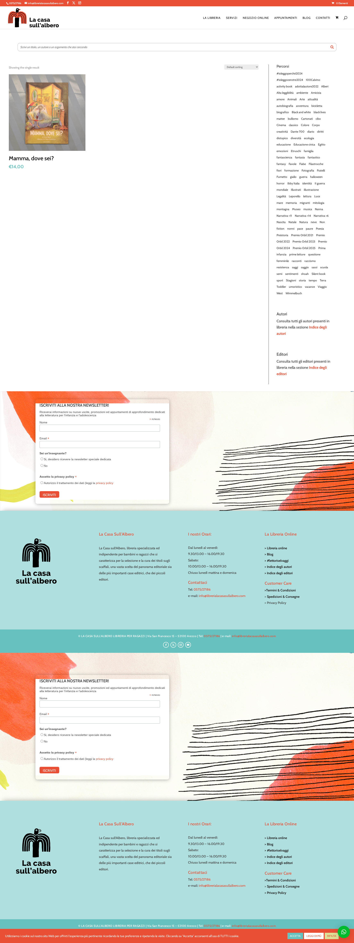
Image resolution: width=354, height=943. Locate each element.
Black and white (301, 112)
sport (280, 280)
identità (307, 183)
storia (302, 280)
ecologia (309, 138)
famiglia (308, 151)
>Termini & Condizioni (280, 590)
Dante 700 (297, 131)
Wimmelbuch (294, 293)
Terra (323, 280)
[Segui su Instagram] (181, 645)
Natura (303, 222)
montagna (283, 209)
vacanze (310, 287)
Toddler (281, 287)
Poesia (320, 228)
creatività (282, 131)
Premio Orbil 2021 (302, 235)
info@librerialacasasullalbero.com (222, 596)
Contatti (323, 18)
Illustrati (296, 190)
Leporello (294, 196)
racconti (297, 261)
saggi (295, 267)
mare (280, 203)
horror (281, 183)
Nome (43, 422)
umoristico (295, 287)
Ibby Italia (293, 183)
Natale (292, 222)
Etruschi (296, 151)
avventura (302, 106)
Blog (307, 18)
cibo (318, 119)
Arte (302, 99)
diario (310, 131)
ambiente (302, 93)
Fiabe (302, 164)
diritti (320, 131)
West (280, 293)
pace (300, 228)
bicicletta (316, 106)
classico (293, 125)
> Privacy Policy (275, 893)
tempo (313, 280)
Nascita (281, 222)
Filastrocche (316, 164)
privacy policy (104, 483)
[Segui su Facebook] (166, 645)
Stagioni (291, 280)
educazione (284, 144)
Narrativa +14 (303, 216)
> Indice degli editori (279, 573)
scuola (324, 267)
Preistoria (282, 235)
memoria (291, 203)
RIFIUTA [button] (331, 935)
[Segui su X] (173, 645)
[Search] (332, 47)
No (46, 465)
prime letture (297, 254)
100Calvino (313, 80)
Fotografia (308, 170)
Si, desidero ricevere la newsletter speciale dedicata (77, 459)
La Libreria (212, 18)
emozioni (282, 151)
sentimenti (291, 274)
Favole (292, 164)
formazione (291, 170)
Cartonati (307, 119)
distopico (282, 138)
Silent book (318, 274)
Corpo (316, 125)
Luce (317, 196)
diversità (296, 138)
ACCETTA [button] (295, 935)
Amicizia (316, 93)
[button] (344, 932)
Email (44, 438)
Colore (305, 125)
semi (279, 274)
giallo (293, 177)
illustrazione (311, 190)
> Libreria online (276, 548)
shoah (305, 274)
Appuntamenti (285, 18)
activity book (284, 86)
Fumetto (282, 177)
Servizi (231, 18)
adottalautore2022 (306, 86)
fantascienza (284, 157)
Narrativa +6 (321, 216)
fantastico (314, 157)
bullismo (293, 119)
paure (309, 228)
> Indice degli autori (278, 567)
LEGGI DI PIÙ (313, 935)
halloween (316, 177)
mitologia (318, 203)
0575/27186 (202, 589)
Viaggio (322, 287)
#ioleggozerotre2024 (290, 80)
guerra (303, 177)
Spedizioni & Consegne (283, 597)
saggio (305, 267)
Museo (296, 209)
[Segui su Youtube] (188, 645)
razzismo (310, 261)
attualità (313, 99)
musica (307, 209)
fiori (279, 170)
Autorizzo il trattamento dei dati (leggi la (78, 483)
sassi (314, 267)
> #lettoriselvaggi (277, 561)
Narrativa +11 (284, 216)
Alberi (324, 86)
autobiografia (285, 106)
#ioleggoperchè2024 (289, 73)
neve (314, 222)
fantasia (300, 157)
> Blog (269, 554)
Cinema (281, 125)
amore (281, 99)
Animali (292, 99)
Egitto (321, 144)
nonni (290, 228)
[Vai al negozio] (337, 22)
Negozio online (256, 18)
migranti (305, 203)
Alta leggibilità (285, 93)
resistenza (283, 267)
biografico (283, 112)
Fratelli (321, 170)
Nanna (319, 209)
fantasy (281, 164)
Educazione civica (304, 144)
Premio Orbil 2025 (304, 248)
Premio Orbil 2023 (304, 241)
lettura (307, 196)
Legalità (281, 196)
